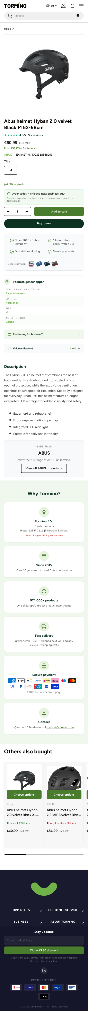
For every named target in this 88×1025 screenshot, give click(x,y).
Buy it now (44, 223)
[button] (72, 5)
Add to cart (59, 211)
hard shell (12, 302)
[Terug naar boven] (44, 888)
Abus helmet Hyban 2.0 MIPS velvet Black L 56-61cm (63, 815)
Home (7, 28)
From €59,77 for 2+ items (18, 148)
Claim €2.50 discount (44, 950)
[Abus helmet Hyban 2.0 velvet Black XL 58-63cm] (24, 781)
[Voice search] (77, 15)
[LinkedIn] (44, 970)
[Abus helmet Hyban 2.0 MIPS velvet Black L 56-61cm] (64, 781)
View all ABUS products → (44, 468)
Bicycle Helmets (16, 293)
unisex (10, 321)
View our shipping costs (44, 644)
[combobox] (44, 15)
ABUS (8, 154)
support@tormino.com (60, 727)
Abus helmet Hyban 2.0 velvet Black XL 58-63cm (22, 815)
